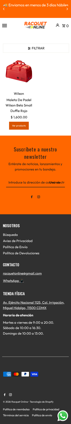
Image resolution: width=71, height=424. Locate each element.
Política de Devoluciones (21, 253)
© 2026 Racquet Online (15, 401)
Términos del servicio (16, 415)
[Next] (67, 9)
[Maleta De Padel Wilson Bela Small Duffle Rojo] (19, 73)
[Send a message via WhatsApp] (63, 416)
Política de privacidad (46, 409)
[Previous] (4, 9)
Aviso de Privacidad (18, 241)
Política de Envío (15, 247)
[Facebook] (32, 197)
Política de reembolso (16, 409)
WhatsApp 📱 (13, 281)
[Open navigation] (11, 25)
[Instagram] (38, 197)
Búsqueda (10, 235)
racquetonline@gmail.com (22, 273)
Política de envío (42, 415)
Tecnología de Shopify (41, 401)
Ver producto (19, 125)
